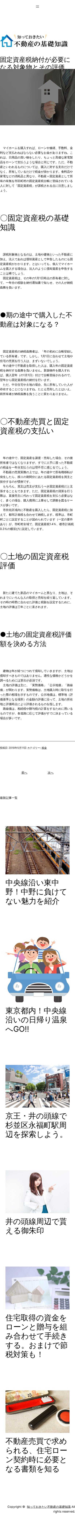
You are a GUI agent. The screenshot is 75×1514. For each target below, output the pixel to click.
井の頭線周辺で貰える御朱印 (36, 1226)
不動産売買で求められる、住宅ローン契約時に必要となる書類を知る (36, 1455)
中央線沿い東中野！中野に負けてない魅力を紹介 (36, 892)
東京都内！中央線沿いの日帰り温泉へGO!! (36, 1020)
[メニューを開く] (37, 6)
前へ (24, 772)
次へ (51, 772)
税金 (44, 747)
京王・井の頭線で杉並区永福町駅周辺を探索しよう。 (36, 1125)
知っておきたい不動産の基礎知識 (49, 1507)
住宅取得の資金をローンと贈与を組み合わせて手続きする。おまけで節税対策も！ (36, 1336)
